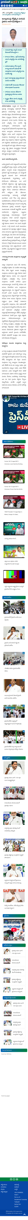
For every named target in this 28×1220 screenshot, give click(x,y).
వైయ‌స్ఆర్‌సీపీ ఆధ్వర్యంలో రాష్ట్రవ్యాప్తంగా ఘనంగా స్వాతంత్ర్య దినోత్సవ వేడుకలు (13, 724)
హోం (3, 13)
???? (23, 5)
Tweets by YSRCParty (6, 1054)
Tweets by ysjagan (5, 1096)
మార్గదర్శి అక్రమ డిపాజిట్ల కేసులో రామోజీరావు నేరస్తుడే (18, 972)
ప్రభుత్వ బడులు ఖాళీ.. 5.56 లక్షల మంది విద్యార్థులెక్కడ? (17, 953)
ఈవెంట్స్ (16, 1185)
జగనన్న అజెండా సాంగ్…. (11, 539)
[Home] (14, 2)
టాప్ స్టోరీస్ (9, 13)
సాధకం (3, 1189)
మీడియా (16, 1187)
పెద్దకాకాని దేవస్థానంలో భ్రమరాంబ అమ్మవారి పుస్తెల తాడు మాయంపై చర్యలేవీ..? (13, 883)
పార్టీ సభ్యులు (4, 1192)
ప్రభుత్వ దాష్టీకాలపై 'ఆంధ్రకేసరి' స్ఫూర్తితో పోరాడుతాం (16, 982)
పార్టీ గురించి (4, 1185)
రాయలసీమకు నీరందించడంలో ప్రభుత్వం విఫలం (16, 963)
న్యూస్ (16, 1189)
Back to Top (24, 1214)
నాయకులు (3, 1187)
